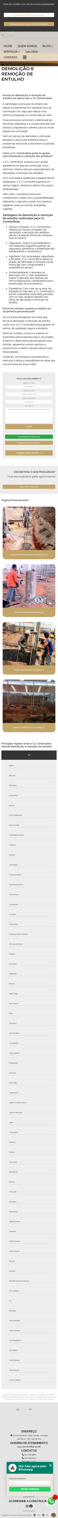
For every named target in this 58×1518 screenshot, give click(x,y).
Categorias (20, 64)
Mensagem (29, 406)
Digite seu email (29, 390)
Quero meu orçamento (28, 487)
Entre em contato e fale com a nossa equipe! (29, 24)
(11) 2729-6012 (30, 1458)
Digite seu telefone (29, 398)
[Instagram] (27, 1506)
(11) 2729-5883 (30, 1455)
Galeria (32, 51)
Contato (10, 57)
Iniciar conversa (30, 1489)
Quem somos (27, 46)
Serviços (10, 51)
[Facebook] (30, 1506)
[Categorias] (25, 57)
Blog (47, 46)
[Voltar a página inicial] (28, 37)
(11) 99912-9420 (29, 1461)
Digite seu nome (29, 383)
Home (8, 46)
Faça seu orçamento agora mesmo (29, 15)
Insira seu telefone (17, 1478)
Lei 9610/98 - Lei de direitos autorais (40, 1399)
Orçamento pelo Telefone (29, 443)
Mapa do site (29, 1497)
